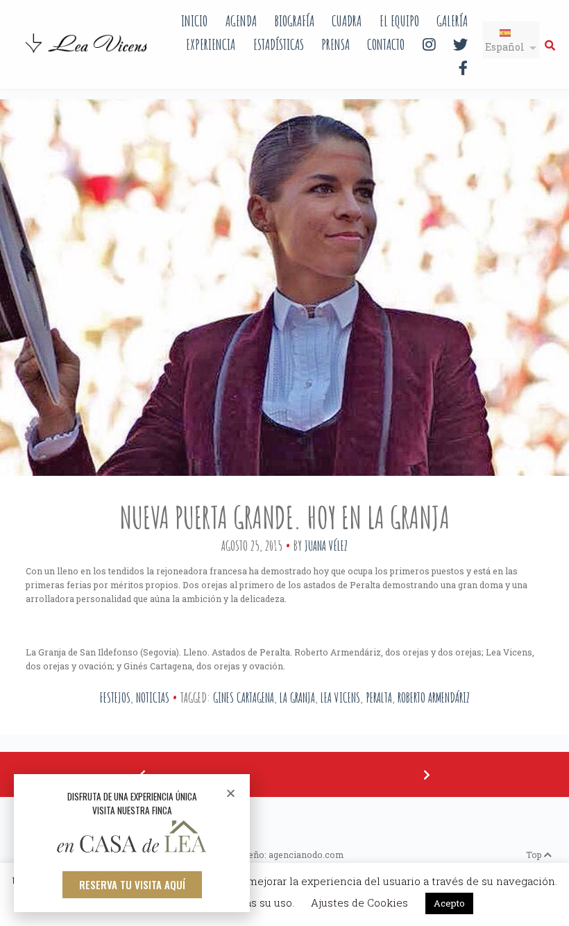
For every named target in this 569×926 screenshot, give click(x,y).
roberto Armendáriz (434, 697)
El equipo (399, 20)
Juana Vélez (326, 545)
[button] (132, 884)
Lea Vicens (340, 697)
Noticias (152, 697)
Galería (452, 20)
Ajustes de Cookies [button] (359, 902)
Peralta (379, 697)
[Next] (426, 774)
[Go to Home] (87, 54)
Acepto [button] (449, 903)
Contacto (386, 44)
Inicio (194, 20)
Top (535, 854)
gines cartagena (243, 697)
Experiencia (210, 44)
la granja (297, 697)
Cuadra (347, 20)
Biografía (294, 20)
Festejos (114, 697)
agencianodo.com (306, 854)
